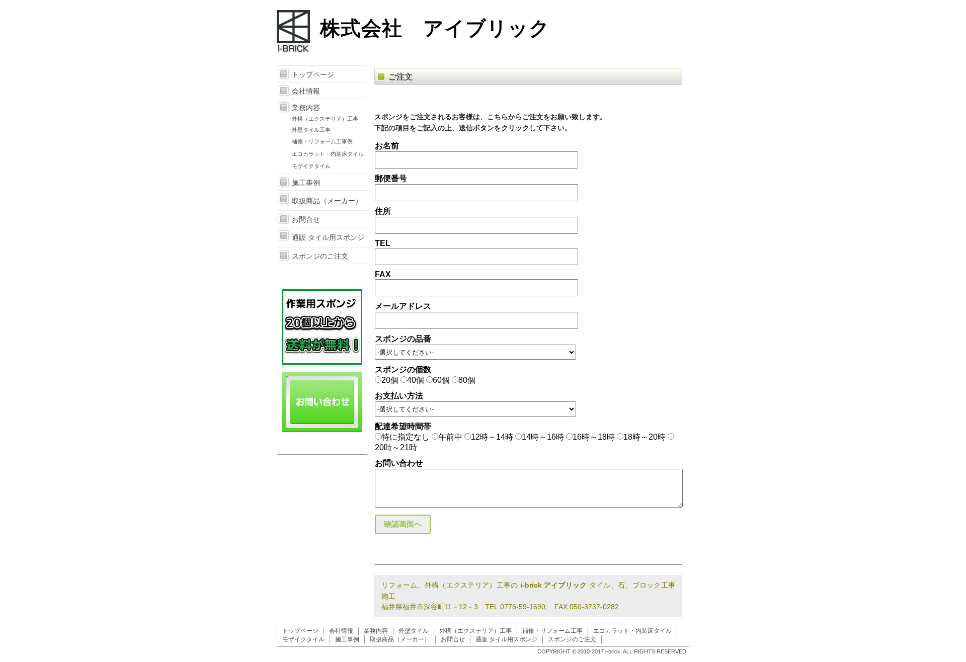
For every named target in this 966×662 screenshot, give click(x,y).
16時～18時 (594, 437)
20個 (389, 380)
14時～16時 (543, 437)
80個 (466, 380)
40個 (415, 380)
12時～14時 (492, 437)
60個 (441, 380)
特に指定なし (405, 437)
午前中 (450, 437)
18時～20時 (644, 437)
